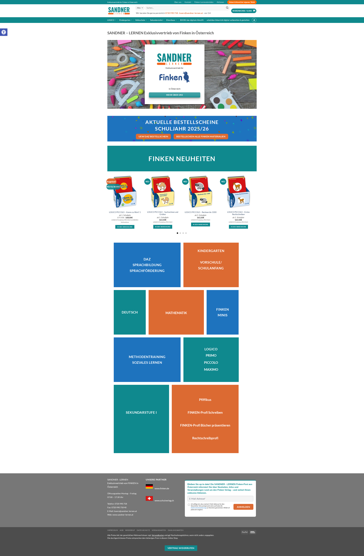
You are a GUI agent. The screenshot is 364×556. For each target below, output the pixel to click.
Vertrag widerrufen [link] (180, 548)
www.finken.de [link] (162, 488)
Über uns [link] (177, 2)
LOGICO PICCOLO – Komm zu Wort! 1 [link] (125, 212)
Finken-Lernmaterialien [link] (203, 2)
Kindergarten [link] (124, 20)
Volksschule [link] (140, 20)
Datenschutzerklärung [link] (198, 508)
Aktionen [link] (220, 2)
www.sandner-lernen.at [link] (122, 514)
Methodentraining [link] (147, 357)
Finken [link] (222, 309)
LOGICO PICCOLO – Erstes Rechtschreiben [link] (238, 213)
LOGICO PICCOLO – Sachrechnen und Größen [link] (162, 213)
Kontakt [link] (188, 2)
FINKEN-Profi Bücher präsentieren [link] (205, 425)
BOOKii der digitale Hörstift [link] (192, 20)
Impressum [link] (112, 530)
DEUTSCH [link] (130, 312)
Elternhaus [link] (170, 20)
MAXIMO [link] (211, 369)
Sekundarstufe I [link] (156, 20)
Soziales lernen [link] (147, 362)
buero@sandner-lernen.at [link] (191, 13)
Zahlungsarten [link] (175, 530)
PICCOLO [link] (211, 362)
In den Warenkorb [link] (125, 227)
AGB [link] (122, 530)
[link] (3, 32)
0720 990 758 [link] (171, 13)
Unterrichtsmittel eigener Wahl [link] (242, 2)
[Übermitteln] (227, 7)
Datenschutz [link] (143, 530)
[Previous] (107, 204)
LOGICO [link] (110, 20)
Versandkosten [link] (158, 535)
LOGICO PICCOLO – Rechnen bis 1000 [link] (201, 212)
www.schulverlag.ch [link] (164, 500)
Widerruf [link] (130, 530)
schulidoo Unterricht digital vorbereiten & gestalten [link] (228, 20)
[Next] (256, 204)
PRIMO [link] (211, 355)
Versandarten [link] (159, 530)
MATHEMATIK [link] (176, 313)
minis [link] (223, 315)
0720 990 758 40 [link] (118, 507)
